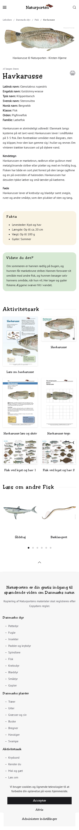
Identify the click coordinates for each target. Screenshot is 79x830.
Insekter (13, 639)
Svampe (13, 741)
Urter (11, 708)
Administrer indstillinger (39, 819)
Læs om (13, 777)
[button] (4, 7)
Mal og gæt (15, 771)
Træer (11, 701)
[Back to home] (39, 7)
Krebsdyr (13, 665)
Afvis (39, 810)
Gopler (12, 685)
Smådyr (13, 679)
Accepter (39, 800)
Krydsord (13, 757)
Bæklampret (59, 537)
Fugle (11, 632)
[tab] (28, 548)
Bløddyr (13, 672)
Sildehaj (20, 537)
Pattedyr (13, 626)
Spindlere (14, 652)
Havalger (14, 734)
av (39, 224)
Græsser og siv (17, 715)
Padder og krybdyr (19, 646)
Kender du (14, 764)
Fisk (10, 659)
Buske (12, 721)
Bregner (13, 728)
